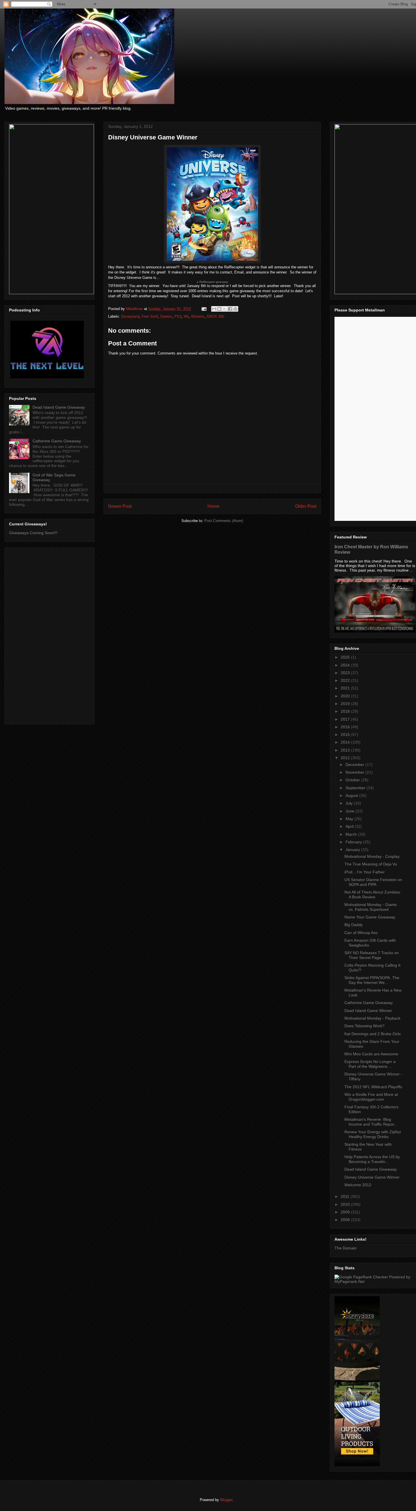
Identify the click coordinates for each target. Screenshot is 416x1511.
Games (166, 316)
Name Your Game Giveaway (369, 917)
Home (213, 506)
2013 (346, 750)
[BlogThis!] (219, 309)
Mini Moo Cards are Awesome (371, 1054)
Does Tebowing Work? (364, 1026)
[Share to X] (225, 309)
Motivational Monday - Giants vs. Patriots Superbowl (370, 907)
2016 (346, 727)
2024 (346, 665)
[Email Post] (204, 309)
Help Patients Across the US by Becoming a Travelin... (372, 1159)
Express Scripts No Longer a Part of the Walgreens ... (370, 1064)
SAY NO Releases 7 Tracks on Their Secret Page (371, 955)
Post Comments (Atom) (223, 521)
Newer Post (120, 506)
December (355, 764)
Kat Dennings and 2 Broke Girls (372, 1034)
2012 (346, 758)
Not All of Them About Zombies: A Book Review (372, 894)
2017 (346, 719)
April (350, 826)
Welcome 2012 (357, 1185)
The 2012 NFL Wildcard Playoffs (373, 1087)
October (353, 780)
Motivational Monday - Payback (372, 1018)
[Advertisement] (49, 635)
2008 (346, 1219)
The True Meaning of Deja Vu (370, 864)
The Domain (345, 1248)
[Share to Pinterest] (235, 309)
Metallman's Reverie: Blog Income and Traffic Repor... (370, 1121)
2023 (346, 672)
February (354, 842)
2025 (346, 657)
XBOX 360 (215, 316)
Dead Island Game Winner (368, 1010)
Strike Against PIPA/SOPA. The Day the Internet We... (371, 980)
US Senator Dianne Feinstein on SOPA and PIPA (373, 882)
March (352, 834)
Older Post (305, 506)
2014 (346, 742)
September (356, 788)
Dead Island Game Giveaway (59, 407)
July (350, 803)
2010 (346, 1204)
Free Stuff (149, 316)
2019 (346, 703)
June (350, 811)
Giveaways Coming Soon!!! (33, 532)
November (355, 772)
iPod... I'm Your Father (364, 872)
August (352, 795)
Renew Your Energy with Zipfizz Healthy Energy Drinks (372, 1134)
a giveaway (212, 281)
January (353, 849)
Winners (197, 316)
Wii (186, 316)
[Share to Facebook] (230, 309)
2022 (346, 680)
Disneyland (130, 316)
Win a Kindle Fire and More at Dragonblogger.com (371, 1097)
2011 (345, 1196)
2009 (346, 1212)
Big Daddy (353, 924)
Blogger (226, 1500)
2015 (346, 734)
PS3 (177, 316)
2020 (346, 696)
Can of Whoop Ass (361, 932)
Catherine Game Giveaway (57, 441)
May (350, 818)
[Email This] (214, 309)
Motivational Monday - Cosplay (372, 856)
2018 (346, 711)
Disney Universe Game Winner (372, 1177)
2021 (346, 688)
